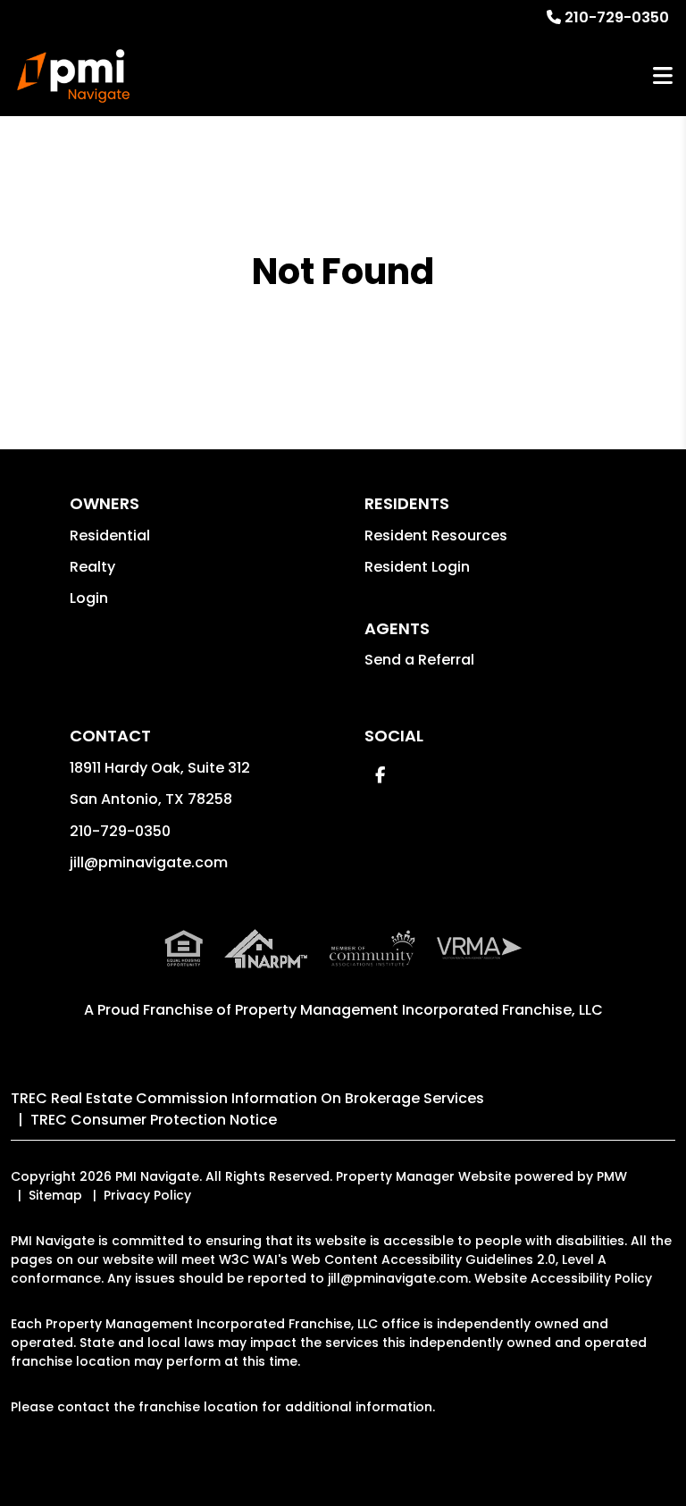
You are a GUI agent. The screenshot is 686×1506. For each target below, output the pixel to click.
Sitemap (55, 1195)
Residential (110, 535)
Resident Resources (435, 535)
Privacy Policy (147, 1195)
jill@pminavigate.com (149, 862)
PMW (612, 1176)
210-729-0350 (617, 17)
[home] (73, 76)
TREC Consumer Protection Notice (153, 1119)
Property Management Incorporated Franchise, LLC (419, 1010)
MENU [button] (663, 76)
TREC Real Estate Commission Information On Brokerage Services (247, 1098)
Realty (92, 566)
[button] (380, 775)
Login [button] (89, 598)
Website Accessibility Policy (563, 1278)
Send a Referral (419, 659)
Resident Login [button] (417, 566)
